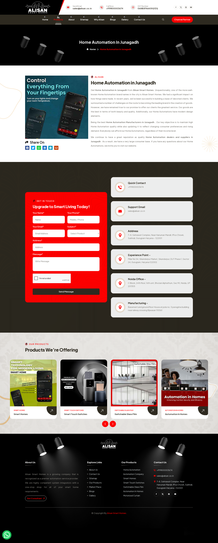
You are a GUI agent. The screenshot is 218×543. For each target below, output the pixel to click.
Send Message (66, 291)
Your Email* (38, 226)
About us (93, 469)
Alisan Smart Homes (116, 513)
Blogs (113, 19)
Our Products (95, 482)
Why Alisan (99, 19)
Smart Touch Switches (25, 414)
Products (58, 19)
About (72, 19)
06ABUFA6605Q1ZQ (148, 8)
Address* (37, 240)
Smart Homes (129, 478)
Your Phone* (73, 213)
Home (45, 19)
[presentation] (105, 424)
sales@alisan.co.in (82, 8)
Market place (95, 487)
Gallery (124, 19)
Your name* (38, 213)
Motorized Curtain (174, 414)
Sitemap (84, 19)
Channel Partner (182, 19)
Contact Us (139, 19)
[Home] (109, 444)
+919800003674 (114, 8)
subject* (71, 226)
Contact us (94, 474)
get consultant (34, 498)
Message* (38, 254)
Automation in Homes (126, 414)
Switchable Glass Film (75, 414)
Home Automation (131, 469)
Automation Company (133, 474)
